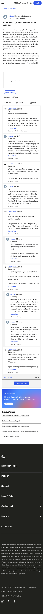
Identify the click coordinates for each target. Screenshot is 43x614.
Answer (21, 103)
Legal (3, 591)
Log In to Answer (21, 383)
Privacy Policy (12, 591)
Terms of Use (33, 587)
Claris (3, 456)
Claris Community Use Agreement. (15, 574)
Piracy (20, 591)
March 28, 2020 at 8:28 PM (17, 18)
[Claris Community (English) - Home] (21, 3)
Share (34, 103)
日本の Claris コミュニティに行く (11, 596)
